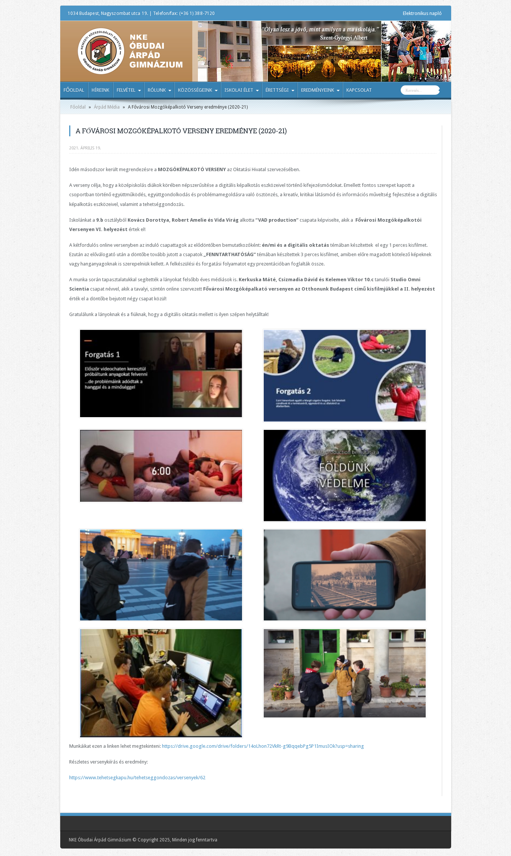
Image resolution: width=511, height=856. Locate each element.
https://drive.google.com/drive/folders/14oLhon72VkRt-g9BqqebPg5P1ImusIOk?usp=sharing (263, 746)
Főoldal (74, 90)
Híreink (100, 90)
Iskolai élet (238, 90)
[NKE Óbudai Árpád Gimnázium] (130, 69)
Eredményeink (317, 90)
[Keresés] (445, 91)
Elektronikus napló (422, 13)
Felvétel (126, 90)
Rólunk (157, 90)
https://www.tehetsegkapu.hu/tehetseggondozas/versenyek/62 (137, 777)
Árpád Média (107, 107)
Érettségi (277, 90)
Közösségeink (195, 90)
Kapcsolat (359, 90)
